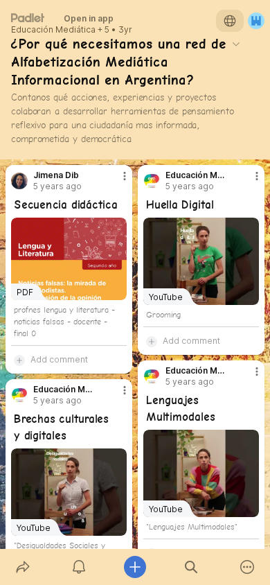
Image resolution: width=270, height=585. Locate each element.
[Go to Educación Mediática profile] (151, 181)
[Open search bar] (191, 567)
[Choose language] (230, 21)
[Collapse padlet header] (236, 44)
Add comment (59, 359)
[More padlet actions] (247, 567)
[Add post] (134, 567)
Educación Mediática (53, 30)
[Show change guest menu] (256, 21)
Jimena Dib (56, 175)
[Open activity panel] (78, 567)
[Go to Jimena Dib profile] (19, 181)
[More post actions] (115, 181)
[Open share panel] (22, 567)
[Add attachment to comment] (19, 360)
